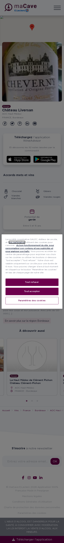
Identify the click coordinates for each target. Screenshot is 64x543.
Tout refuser (32, 282)
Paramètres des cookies (32, 300)
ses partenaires (17, 242)
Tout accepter (32, 291)
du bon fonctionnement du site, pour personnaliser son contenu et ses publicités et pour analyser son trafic (30, 248)
